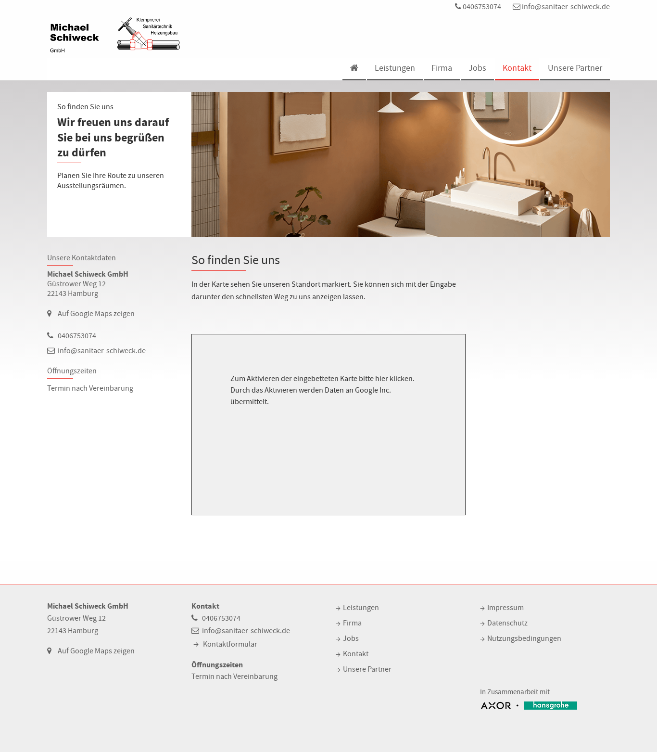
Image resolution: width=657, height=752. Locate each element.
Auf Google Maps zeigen (96, 314)
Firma (441, 68)
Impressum (505, 607)
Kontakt (517, 68)
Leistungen (395, 68)
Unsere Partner (575, 68)
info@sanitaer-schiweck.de (565, 7)
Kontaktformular (230, 644)
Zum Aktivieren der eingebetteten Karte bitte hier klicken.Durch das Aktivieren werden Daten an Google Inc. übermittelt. (322, 390)
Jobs (477, 68)
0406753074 (481, 7)
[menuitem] (353, 69)
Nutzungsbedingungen (524, 638)
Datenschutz (507, 623)
